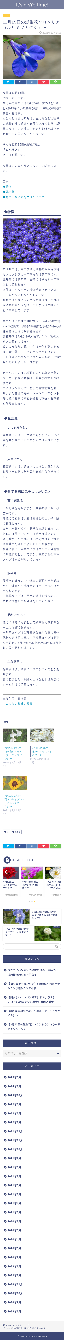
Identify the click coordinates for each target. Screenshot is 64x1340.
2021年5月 (14, 1194)
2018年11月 (15, 1284)
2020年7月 (14, 1221)
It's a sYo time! (32, 4)
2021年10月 (15, 1149)
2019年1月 (14, 1275)
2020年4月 (14, 1239)
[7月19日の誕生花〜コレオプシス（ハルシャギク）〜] (15, 783)
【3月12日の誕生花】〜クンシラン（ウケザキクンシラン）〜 (34, 1026)
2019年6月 (14, 1266)
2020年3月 (14, 1248)
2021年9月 (14, 1158)
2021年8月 (14, 1167)
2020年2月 (14, 1257)
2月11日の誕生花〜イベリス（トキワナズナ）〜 (42, 751)
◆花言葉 (9, 191)
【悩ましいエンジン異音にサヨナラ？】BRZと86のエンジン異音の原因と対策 (32, 999)
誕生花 (17, 832)
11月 (6, 16)
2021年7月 (14, 1176)
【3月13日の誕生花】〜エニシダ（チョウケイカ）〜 (34, 1013)
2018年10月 (15, 1293)
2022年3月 (14, 1104)
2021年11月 (15, 1140)
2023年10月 (15, 1095)
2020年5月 (14, 1230)
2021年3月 (14, 1212)
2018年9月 (14, 1302)
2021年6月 (14, 1185)
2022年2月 (14, 1113)
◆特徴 (7, 186)
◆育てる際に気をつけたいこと (23, 197)
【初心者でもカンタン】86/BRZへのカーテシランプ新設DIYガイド (34, 986)
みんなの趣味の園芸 (19, 703)
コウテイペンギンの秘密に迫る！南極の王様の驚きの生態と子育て (33, 972)
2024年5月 (14, 1086)
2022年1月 (14, 1122)
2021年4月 (14, 1203)
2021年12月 (15, 1131)
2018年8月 (14, 1311)
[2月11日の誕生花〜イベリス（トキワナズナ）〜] (42, 735)
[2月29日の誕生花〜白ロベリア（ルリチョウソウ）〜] (15, 735)
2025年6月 (14, 1077)
